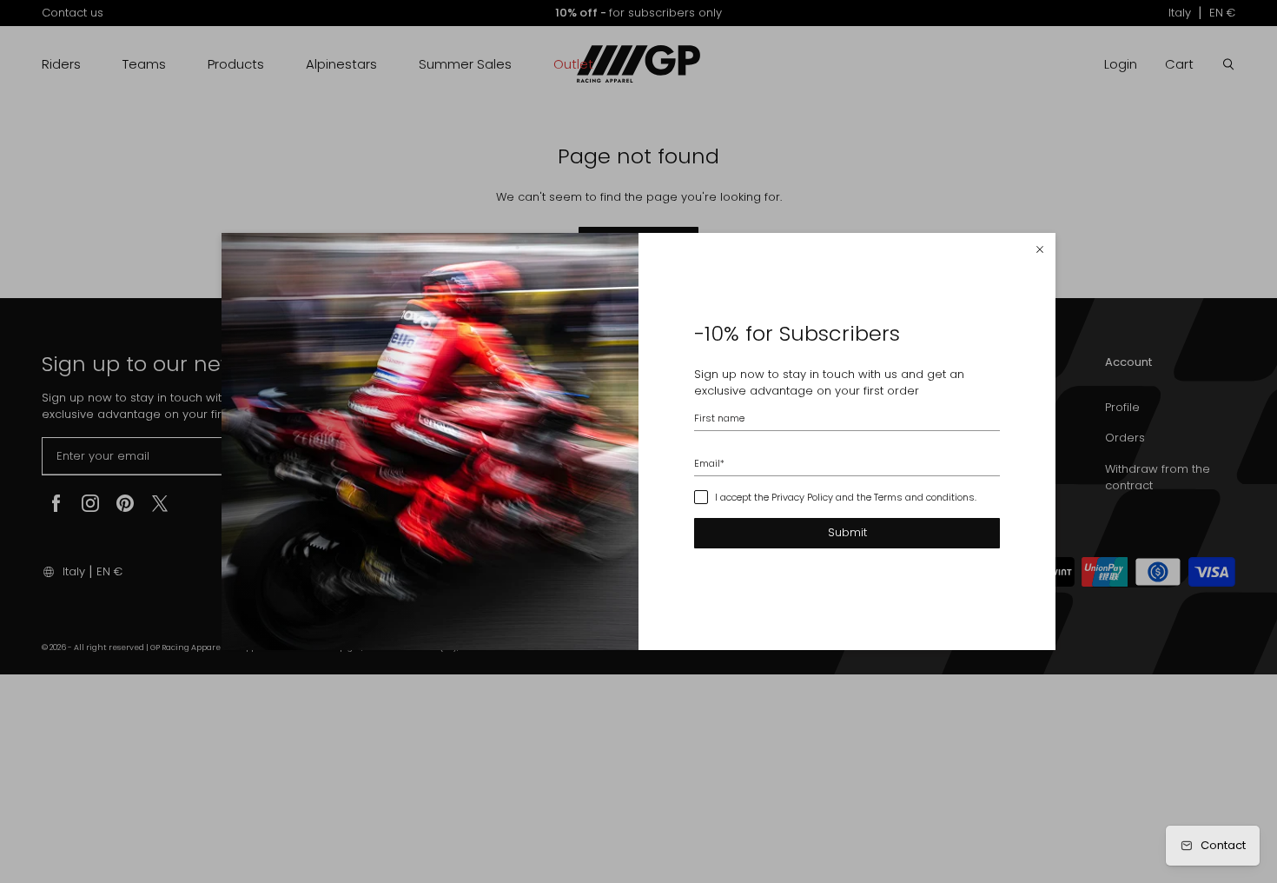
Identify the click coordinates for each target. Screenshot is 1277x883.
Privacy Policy (802, 497)
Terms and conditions (924, 497)
